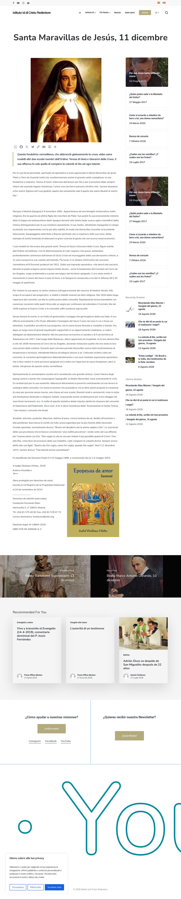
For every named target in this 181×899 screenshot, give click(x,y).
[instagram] (23, 3)
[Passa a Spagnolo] (158, 3)
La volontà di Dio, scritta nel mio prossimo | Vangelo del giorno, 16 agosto (147, 417)
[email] (28, 3)
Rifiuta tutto (35, 887)
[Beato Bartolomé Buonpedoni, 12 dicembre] (45, 576)
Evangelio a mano (25, 622)
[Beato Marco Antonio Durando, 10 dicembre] (135, 576)
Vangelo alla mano (78, 622)
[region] (37, 873)
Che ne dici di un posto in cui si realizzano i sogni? (147, 402)
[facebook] (13, 3)
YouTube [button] (66, 741)
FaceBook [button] (51, 741)
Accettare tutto (54, 887)
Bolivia (126, 655)
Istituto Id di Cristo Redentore (32, 12)
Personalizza (18, 887)
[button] (51, 728)
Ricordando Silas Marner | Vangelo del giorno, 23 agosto (145, 387)
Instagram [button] (35, 741)
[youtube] (18, 3)
